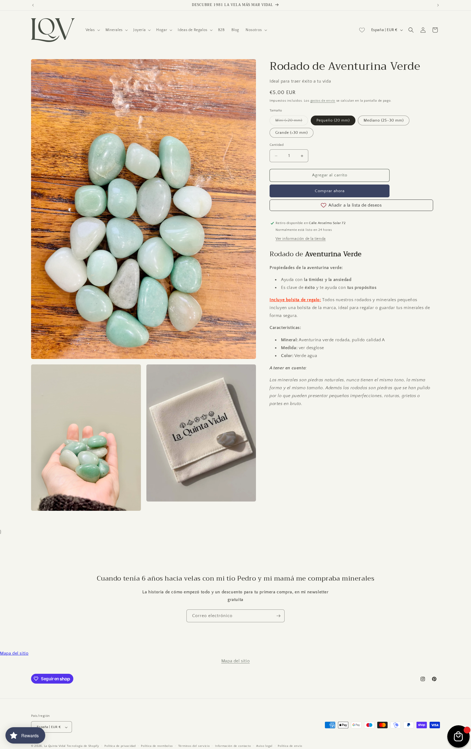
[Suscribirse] (278, 615)
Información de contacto (233, 746)
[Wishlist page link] (362, 30)
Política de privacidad (119, 746)
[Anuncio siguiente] (438, 5)
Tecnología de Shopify (83, 746)
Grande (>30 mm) (291, 133)
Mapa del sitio (14, 653)
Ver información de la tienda (301, 239)
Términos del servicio (194, 746)
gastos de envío (323, 101)
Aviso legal (264, 746)
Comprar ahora (330, 191)
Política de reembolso (157, 746)
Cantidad (276, 145)
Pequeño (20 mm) (333, 121)
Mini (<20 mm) (291, 122)
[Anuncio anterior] (33, 5)
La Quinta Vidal (55, 746)
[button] (92, 30)
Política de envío (290, 746)
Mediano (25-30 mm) (384, 121)
